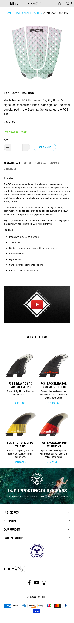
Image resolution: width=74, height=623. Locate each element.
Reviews (54, 163)
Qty (6, 140)
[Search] (59, 3)
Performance (12, 163)
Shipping (40, 163)
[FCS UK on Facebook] (29, 583)
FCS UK (41, 597)
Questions (10, 168)
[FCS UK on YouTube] (37, 583)
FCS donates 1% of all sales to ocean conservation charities (37, 496)
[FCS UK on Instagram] (44, 583)
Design (28, 163)
